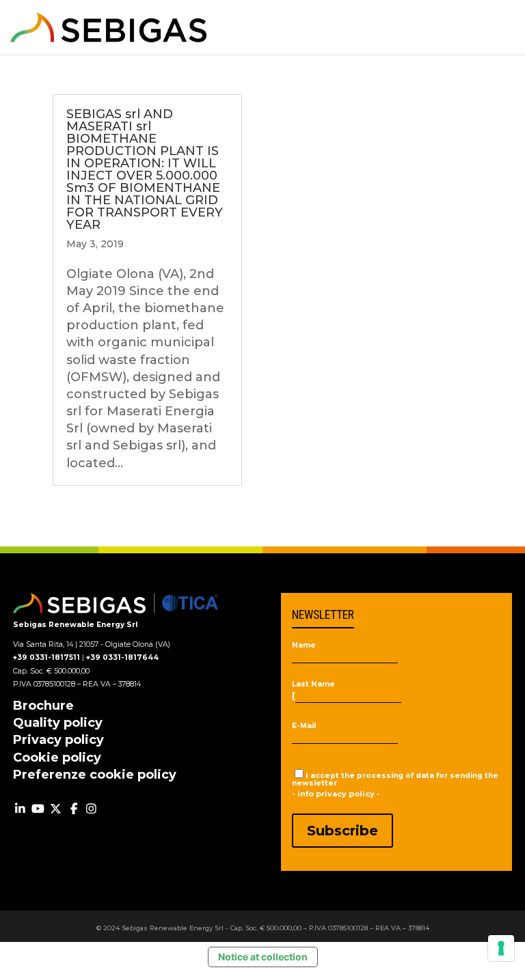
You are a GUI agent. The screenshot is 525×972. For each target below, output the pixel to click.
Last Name (313, 685)
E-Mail (304, 726)
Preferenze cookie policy (94, 774)
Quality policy (58, 722)
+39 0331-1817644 (122, 657)
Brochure (43, 705)
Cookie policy (57, 757)
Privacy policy (58, 739)
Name (304, 646)
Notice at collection (263, 956)
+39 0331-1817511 (46, 657)
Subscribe (342, 830)
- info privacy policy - (336, 794)
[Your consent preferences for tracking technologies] (501, 948)
